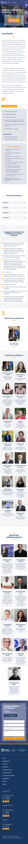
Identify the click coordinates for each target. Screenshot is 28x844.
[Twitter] (8, 801)
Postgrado (5, 8)
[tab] (14, 202)
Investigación (6, 778)
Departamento (6, 761)
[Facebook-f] (6, 801)
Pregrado (5, 764)
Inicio (4, 758)
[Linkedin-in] (8, 816)
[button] (26, 5)
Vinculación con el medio (9, 775)
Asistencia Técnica (7, 772)
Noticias (5, 781)
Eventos (4, 784)
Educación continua (7, 770)
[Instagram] (3, 801)
